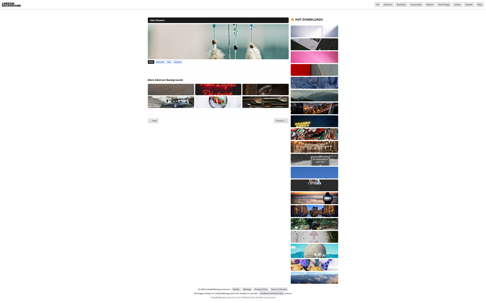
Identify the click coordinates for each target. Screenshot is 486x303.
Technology (443, 4)
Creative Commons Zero (271, 293)
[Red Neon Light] (218, 89)
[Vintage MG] (171, 102)
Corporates (416, 4)
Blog (480, 4)
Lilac (169, 62)
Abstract (388, 4)
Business (401, 4)
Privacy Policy (261, 289)
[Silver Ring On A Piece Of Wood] (265, 89)
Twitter (236, 289)
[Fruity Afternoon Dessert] (218, 102)
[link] (218, 41)
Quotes (469, 4)
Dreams (177, 62)
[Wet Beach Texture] (171, 89)
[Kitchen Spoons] (265, 102)
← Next (153, 120)
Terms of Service (279, 289)
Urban (457, 4)
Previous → (281, 120)
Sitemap (247, 289)
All (378, 4)
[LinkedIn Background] (11, 5)
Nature (430, 4)
